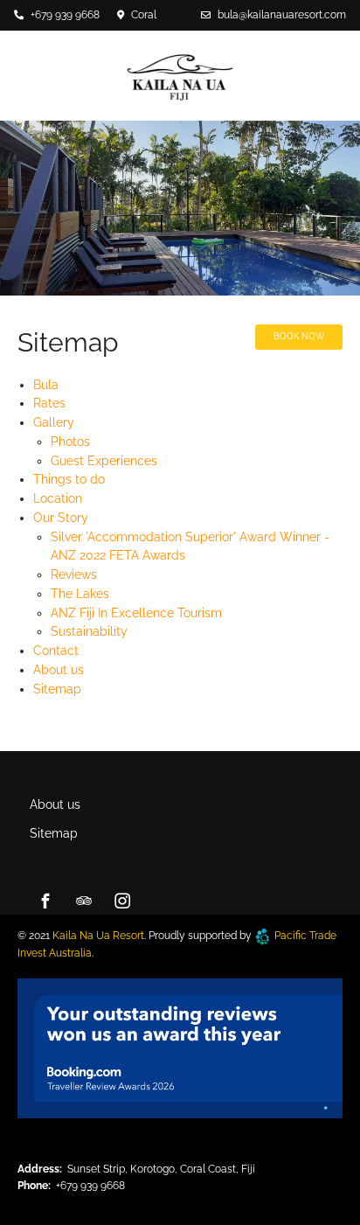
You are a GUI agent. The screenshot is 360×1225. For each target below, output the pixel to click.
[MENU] (255, 127)
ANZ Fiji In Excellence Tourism (136, 613)
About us (58, 670)
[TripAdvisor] (84, 901)
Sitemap (57, 689)
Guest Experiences (104, 461)
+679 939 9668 (65, 15)
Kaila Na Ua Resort (98, 935)
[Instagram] (122, 901)
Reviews (74, 574)
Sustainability (89, 631)
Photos (70, 442)
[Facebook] (45, 901)
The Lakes (80, 594)
